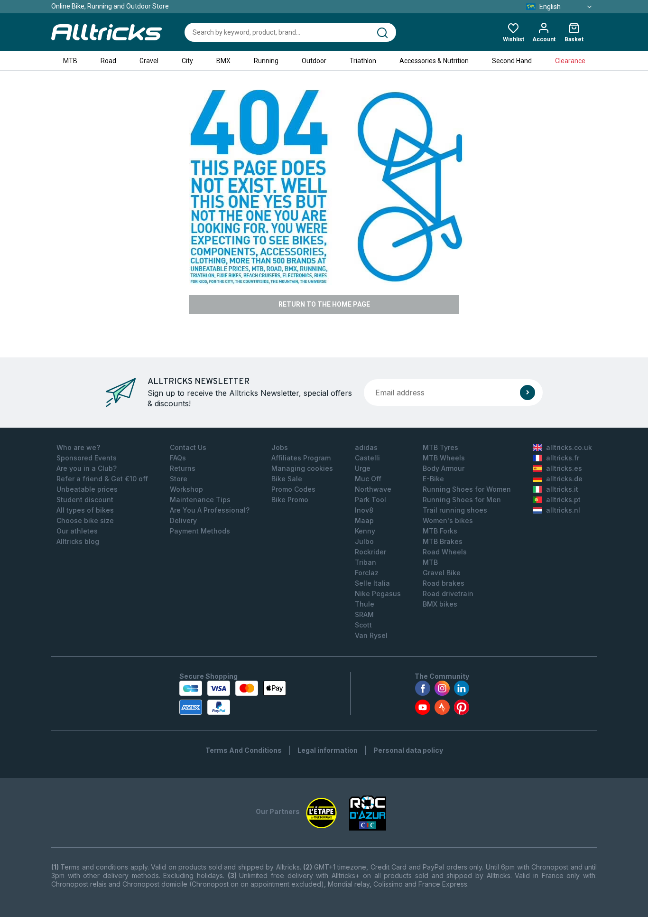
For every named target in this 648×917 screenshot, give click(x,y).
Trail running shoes (455, 510)
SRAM (364, 614)
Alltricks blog (77, 541)
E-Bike (433, 479)
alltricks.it (562, 489)
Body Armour (443, 468)
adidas (366, 447)
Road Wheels (445, 552)
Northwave (373, 489)
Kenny (365, 531)
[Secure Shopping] (232, 698)
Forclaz (367, 573)
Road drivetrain (448, 594)
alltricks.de (564, 479)
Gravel (148, 61)
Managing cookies (302, 468)
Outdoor (314, 61)
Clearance (570, 61)
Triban (365, 562)
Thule (364, 604)
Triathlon (363, 61)
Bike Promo (289, 500)
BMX (223, 61)
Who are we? (78, 447)
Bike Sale (286, 479)
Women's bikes (448, 520)
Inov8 (364, 510)
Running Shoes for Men (462, 500)
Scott (363, 625)
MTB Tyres (440, 447)
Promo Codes (293, 489)
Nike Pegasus (378, 594)
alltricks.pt (563, 500)
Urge (362, 468)
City (187, 61)
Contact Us (188, 447)
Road (108, 61)
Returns (182, 468)
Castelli (367, 458)
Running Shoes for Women (467, 489)
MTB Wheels (444, 458)
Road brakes (443, 583)
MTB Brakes (443, 541)
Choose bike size (85, 520)
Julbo (364, 541)
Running (266, 61)
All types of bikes (85, 510)
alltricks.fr (562, 458)
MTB (70, 61)
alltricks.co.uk (569, 447)
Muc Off (368, 479)
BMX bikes (440, 604)
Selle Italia (372, 583)
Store (178, 479)
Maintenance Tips (200, 500)
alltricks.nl (563, 510)
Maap (364, 520)
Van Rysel (371, 635)
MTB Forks (440, 531)
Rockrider (370, 552)
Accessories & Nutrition (434, 61)
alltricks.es (564, 468)
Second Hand (512, 61)
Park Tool (370, 500)
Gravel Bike (442, 573)
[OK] (527, 392)
